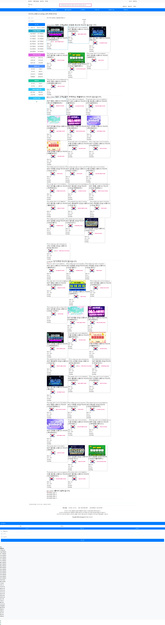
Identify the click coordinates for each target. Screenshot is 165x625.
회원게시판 (2, 597)
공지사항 (33, 68)
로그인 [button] (27, 528)
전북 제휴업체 (40, 48)
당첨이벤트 (40, 92)
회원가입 (135, 1)
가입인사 (40, 68)
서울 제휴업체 (33, 33)
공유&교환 (40, 62)
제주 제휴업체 (40, 51)
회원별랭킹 (40, 74)
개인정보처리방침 (32, 504)
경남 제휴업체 (33, 46)
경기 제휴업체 (40, 33)
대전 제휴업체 (40, 36)
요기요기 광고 (40, 504)
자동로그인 (32, 27)
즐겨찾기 (30, 1)
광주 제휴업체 (40, 41)
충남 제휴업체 (33, 43)
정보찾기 (43, 27)
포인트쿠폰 (33, 94)
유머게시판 (40, 60)
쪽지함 (46, 1)
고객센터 (2, 583)
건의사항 (33, 71)
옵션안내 (2, 614)
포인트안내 (33, 74)
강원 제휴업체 (33, 51)
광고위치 (2, 612)
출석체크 (42, 1)
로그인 (130, 1)
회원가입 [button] (82, 528)
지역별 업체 (2, 550)
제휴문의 (2, 616)
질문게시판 (40, 57)
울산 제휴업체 (33, 41)
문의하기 (49, 504)
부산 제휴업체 (40, 38)
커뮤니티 (2, 584)
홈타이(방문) (2, 581)
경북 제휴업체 (40, 46)
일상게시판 (33, 62)
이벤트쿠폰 (40, 94)
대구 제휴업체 (33, 38)
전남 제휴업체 (33, 48)
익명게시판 (33, 60)
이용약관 (45, 504)
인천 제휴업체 (33, 36)
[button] (62, 526)
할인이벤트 (33, 92)
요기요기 (3, 523)
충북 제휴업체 (40, 43)
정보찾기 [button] (137, 528)
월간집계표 (40, 76)
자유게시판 (33, 57)
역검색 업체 (2, 579)
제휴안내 (2, 609)
